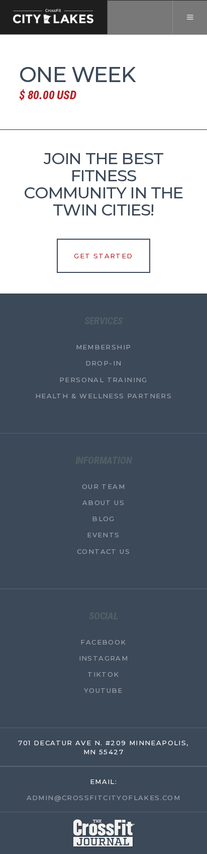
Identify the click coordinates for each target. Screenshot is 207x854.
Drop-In (103, 363)
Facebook (103, 641)
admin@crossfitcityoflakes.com (104, 797)
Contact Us (103, 551)
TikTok (103, 674)
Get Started (103, 256)
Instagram (104, 658)
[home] (54, 17)
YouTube (103, 690)
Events (103, 535)
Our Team (103, 486)
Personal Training (103, 379)
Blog (103, 519)
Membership (104, 347)
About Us (103, 503)
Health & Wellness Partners (103, 395)
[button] (189, 17)
